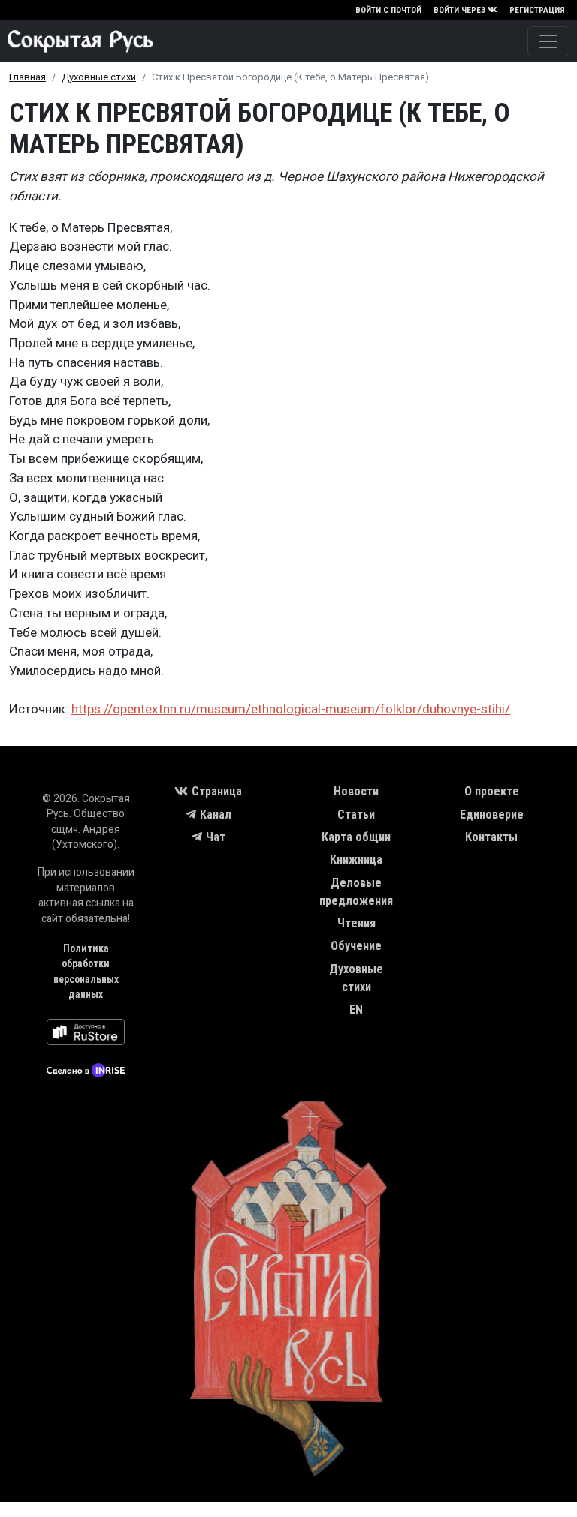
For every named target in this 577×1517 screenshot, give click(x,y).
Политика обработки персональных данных (86, 971)
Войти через (459, 10)
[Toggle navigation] (548, 41)
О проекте (491, 791)
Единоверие (492, 814)
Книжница (356, 859)
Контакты (491, 837)
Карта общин (356, 837)
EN (356, 1009)
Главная (27, 77)
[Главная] (76, 41)
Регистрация (537, 10)
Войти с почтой (388, 10)
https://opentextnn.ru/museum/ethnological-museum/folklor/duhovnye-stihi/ (290, 708)
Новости (356, 791)
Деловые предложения (356, 892)
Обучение (356, 946)
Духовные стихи (99, 77)
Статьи (356, 814)
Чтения (356, 923)
